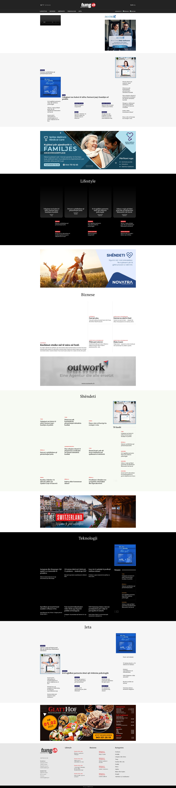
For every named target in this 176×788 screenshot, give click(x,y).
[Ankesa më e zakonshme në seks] (69, 761)
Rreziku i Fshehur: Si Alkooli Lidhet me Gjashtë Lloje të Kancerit (80, 116)
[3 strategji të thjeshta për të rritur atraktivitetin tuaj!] (69, 768)
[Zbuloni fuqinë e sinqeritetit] (67, 106)
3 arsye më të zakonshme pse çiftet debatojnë (80, 689)
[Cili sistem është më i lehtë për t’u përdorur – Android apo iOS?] (75, 555)
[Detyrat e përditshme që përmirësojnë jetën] (50, 63)
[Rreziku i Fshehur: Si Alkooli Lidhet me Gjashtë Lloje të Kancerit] (67, 114)
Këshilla (42, 70)
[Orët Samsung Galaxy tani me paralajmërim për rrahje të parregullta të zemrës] (100, 593)
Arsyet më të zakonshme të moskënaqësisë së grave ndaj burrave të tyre (53, 118)
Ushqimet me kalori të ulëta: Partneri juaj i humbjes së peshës (85, 98)
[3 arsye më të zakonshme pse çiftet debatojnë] (67, 688)
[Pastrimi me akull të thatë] (125, 308)
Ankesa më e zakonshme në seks (79, 761)
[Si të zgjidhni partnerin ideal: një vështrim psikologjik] (43, 103)
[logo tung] (88, 5)
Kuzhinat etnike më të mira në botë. (60, 345)
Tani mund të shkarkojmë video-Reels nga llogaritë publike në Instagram (73, 609)
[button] (133, 5)
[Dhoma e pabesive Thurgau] (69, 753)
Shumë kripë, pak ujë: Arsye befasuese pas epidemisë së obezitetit (97, 452)
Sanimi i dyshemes (103, 769)
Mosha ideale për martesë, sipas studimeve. (127, 83)
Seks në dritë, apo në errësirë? (79, 776)
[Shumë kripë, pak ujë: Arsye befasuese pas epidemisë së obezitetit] (100, 444)
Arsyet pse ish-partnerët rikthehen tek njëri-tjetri (107, 681)
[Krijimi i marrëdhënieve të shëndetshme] (119, 671)
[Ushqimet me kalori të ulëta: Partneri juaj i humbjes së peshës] (88, 75)
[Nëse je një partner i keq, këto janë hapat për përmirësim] (67, 680)
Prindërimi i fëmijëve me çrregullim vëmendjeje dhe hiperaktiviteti (97, 481)
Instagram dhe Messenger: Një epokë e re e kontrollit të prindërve (51, 571)
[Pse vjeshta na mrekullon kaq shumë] (94, 688)
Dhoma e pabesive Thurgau (78, 753)
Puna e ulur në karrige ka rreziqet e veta (129, 117)
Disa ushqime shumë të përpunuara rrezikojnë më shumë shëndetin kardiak (129, 98)
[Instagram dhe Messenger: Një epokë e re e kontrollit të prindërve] (51, 555)
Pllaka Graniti (118, 342)
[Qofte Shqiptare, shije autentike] (119, 677)
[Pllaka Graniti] (125, 332)
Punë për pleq (93, 318)
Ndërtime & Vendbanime (96, 340)
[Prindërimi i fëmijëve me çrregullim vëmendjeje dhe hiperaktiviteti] (100, 473)
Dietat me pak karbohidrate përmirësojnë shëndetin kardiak (128, 90)
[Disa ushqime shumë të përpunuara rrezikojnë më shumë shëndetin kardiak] (118, 97)
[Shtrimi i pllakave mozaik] (94, 761)
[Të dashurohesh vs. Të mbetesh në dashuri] (119, 664)
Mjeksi (76, 112)
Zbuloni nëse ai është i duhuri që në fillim (108, 106)
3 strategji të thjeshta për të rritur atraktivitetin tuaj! (79, 769)
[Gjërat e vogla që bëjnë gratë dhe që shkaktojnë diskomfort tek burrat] (43, 109)
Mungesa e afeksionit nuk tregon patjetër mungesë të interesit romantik (128, 105)
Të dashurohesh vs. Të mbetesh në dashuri (129, 663)
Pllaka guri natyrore (96, 342)
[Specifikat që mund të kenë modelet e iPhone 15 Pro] (51, 593)
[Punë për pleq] (100, 308)
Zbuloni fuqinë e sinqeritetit (79, 106)
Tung (64, 95)
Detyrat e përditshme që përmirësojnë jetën (47, 72)
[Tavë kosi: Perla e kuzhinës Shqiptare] (119, 689)
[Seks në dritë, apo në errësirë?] (69, 776)
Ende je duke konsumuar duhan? (128, 111)
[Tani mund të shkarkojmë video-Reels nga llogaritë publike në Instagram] (75, 593)
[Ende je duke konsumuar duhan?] (118, 112)
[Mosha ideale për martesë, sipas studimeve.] (118, 83)
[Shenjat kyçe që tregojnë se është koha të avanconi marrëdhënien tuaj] (94, 114)
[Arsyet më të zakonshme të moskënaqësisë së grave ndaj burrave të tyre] (43, 117)
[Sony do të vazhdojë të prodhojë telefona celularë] (100, 555)
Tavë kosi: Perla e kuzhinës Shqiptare (128, 688)
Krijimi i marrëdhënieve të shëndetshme (128, 671)
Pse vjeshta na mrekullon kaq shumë (106, 689)
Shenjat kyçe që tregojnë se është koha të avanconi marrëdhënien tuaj (107, 116)
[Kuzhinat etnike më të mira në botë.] (63, 321)
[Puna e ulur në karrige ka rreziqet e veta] (118, 118)
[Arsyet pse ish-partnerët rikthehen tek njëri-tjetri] (94, 680)
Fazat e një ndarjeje (128, 657)
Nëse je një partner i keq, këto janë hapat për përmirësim (80, 681)
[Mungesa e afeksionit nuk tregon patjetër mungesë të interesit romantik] (118, 104)
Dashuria (104, 112)
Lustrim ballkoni (103, 776)
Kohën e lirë (105, 686)
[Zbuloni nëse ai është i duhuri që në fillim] (94, 106)
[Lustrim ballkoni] (94, 775)
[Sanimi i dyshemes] (94, 768)
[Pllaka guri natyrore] (100, 332)
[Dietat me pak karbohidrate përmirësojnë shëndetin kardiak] (118, 89)
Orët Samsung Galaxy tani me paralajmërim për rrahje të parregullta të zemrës (99, 609)
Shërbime (43, 343)
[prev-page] (114, 481)
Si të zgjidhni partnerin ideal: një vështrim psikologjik (53, 103)
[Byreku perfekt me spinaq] (119, 683)
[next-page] (116, 481)
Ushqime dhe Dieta (69, 446)
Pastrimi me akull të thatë (122, 318)
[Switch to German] (132, 11)
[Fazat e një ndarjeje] (119, 658)
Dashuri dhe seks (79, 103)
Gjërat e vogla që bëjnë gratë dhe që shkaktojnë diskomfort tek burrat (53, 110)
